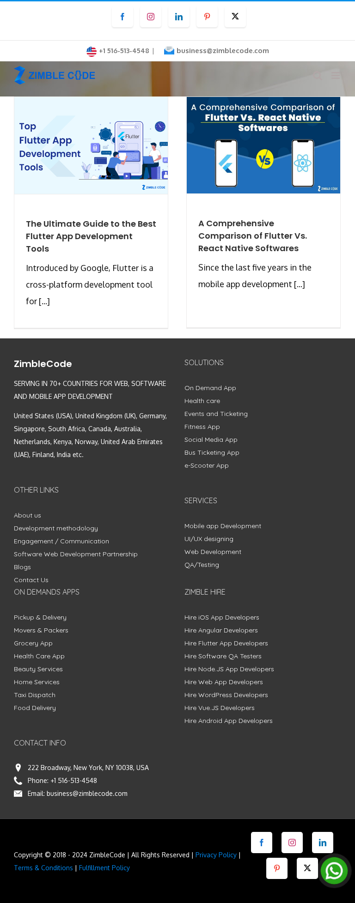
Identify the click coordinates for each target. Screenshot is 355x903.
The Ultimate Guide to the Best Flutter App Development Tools (91, 236)
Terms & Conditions (43, 868)
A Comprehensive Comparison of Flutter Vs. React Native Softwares (252, 235)
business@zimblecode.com (223, 50)
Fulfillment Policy (104, 868)
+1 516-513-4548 (73, 780)
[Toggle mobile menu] (336, 75)
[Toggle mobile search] (317, 75)
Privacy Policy (216, 855)
